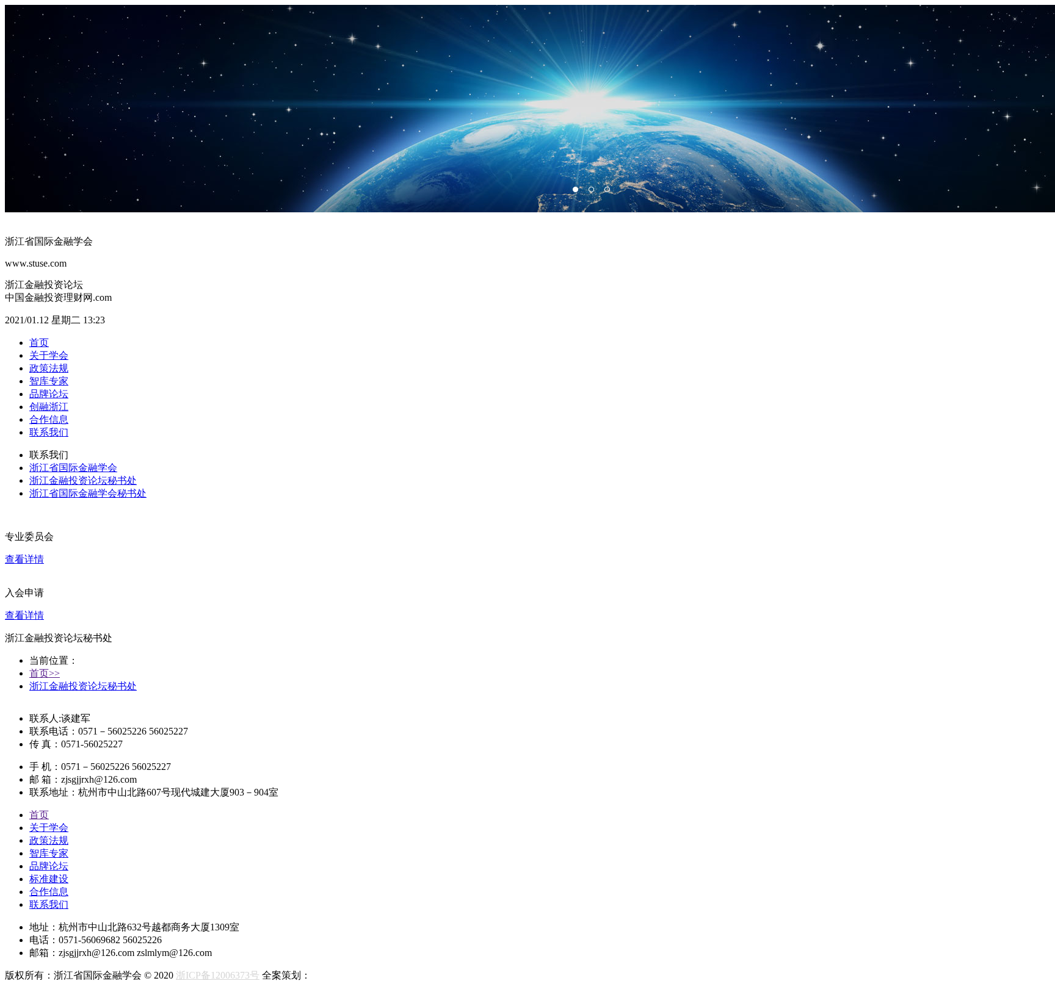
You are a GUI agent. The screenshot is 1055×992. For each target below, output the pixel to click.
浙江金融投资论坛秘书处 (83, 480)
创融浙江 (48, 406)
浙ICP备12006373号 (217, 975)
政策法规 (48, 368)
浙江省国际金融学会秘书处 (88, 493)
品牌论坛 (48, 394)
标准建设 (48, 879)
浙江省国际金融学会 (73, 467)
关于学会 (48, 355)
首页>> (44, 673)
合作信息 (48, 419)
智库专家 (48, 381)
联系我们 (48, 432)
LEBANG (331, 975)
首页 (39, 342)
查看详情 (24, 559)
